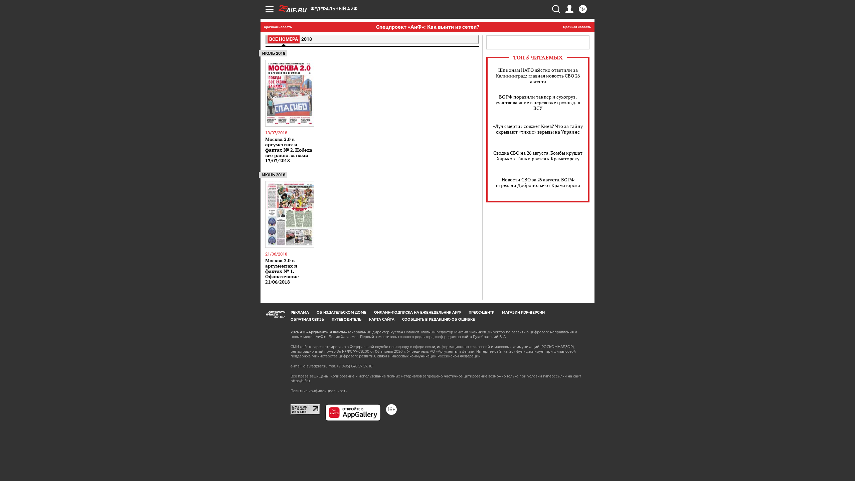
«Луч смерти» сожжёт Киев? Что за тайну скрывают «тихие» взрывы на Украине (538, 129)
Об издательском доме (341, 312)
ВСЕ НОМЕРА (283, 39)
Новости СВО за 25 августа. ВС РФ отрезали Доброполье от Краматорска (538, 182)
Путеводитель (346, 319)
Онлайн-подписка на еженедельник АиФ (417, 312)
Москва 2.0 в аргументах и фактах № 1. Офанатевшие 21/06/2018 (282, 271)
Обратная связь (307, 319)
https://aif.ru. (301, 381)
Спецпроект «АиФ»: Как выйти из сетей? (427, 27)
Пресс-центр (481, 312)
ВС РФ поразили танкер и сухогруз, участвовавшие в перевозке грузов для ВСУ (538, 102)
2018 (306, 39)
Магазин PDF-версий (523, 312)
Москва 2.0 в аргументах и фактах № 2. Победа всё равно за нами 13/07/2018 (288, 150)
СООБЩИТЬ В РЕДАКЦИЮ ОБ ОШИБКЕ (438, 319)
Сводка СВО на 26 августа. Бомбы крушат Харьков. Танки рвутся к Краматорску (537, 155)
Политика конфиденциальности (319, 391)
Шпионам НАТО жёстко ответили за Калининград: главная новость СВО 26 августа (538, 75)
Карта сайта (381, 319)
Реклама (300, 312)
